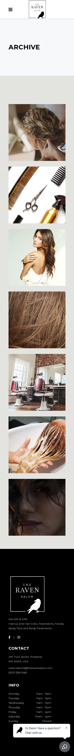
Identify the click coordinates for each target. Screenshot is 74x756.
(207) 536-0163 (18, 672)
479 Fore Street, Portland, (25, 657)
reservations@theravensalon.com (31, 668)
